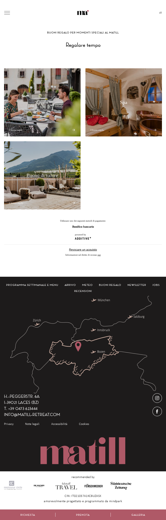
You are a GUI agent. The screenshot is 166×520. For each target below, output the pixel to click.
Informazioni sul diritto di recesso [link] (83, 255)
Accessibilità (59, 424)
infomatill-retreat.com (32, 414)
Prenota (83, 514)
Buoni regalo (110, 284)
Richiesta (27, 514)
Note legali (32, 424)
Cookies (84, 424)
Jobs (156, 284)
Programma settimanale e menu (32, 284)
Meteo (87, 284)
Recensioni (83, 291)
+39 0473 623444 (22, 408)
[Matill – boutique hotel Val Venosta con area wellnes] (83, 12)
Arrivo (70, 284)
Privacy (9, 424)
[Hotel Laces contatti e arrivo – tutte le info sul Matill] (83, 344)
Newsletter (137, 284)
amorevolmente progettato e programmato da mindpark (83, 501)
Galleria (138, 514)
